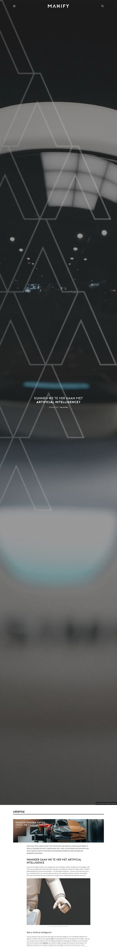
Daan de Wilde (64, 407)
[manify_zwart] (58, 6)
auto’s (52, 939)
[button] (14, 6)
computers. (45, 943)
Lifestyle (19, 812)
